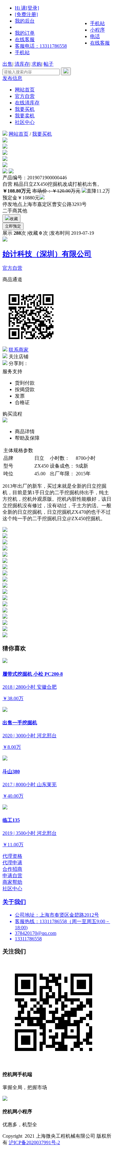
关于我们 (14, 902)
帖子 (49, 64)
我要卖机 (25, 115)
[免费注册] (26, 14)
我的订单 (25, 33)
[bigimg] (4, 140)
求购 (36, 64)
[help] (42, 197)
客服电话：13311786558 (41, 46)
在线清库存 (27, 102)
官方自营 (25, 96)
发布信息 (12, 78)
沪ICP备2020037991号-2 (34, 1142)
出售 (7, 64)
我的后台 (25, 21)
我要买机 (25, 109)
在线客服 (25, 39)
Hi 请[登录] (27, 8)
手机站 (22, 52)
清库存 (22, 64)
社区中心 (25, 122)
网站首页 (25, 89)
